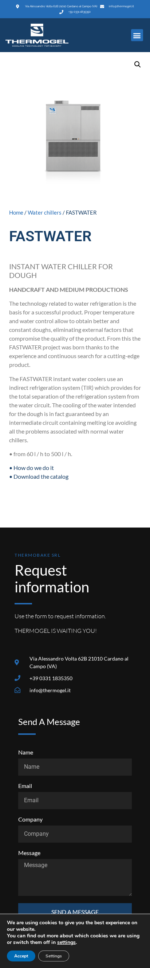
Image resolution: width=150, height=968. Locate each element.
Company (30, 819)
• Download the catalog (38, 476)
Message (29, 853)
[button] (137, 35)
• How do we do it (31, 467)
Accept (21, 956)
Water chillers (45, 212)
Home (16, 212)
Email (25, 786)
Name (25, 752)
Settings (54, 956)
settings (66, 942)
